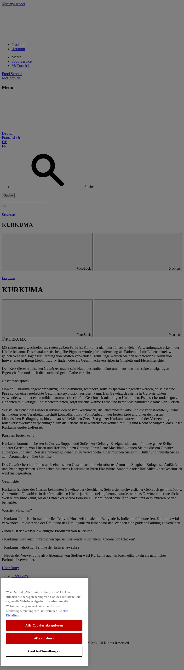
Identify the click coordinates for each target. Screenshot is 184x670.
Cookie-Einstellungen (44, 651)
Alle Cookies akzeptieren (44, 625)
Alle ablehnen (44, 638)
